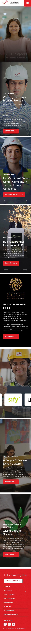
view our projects (12, 194)
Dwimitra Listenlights (11, 614)
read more (10, 263)
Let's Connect (8, 602)
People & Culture (9, 595)
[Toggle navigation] (27, 3)
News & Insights (9, 599)
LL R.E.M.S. (8, 606)
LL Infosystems (9, 610)
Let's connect (12, 580)
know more (9, 131)
